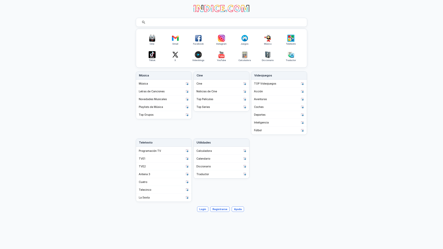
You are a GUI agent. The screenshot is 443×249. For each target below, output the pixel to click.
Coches (259, 107)
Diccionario (203, 166)
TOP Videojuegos (265, 83)
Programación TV (150, 151)
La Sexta (144, 197)
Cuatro (143, 182)
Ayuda (238, 209)
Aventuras (260, 99)
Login (202, 209)
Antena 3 (144, 174)
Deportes (259, 114)
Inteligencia (261, 122)
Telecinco (145, 189)
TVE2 (142, 166)
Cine (199, 83)
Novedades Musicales (153, 99)
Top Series (203, 107)
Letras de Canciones (152, 91)
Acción (258, 91)
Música (143, 83)
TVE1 (142, 158)
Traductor (202, 174)
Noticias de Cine (206, 91)
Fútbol (258, 130)
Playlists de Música (151, 107)
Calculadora (204, 151)
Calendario (203, 158)
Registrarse (220, 209)
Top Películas (204, 99)
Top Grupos (146, 114)
